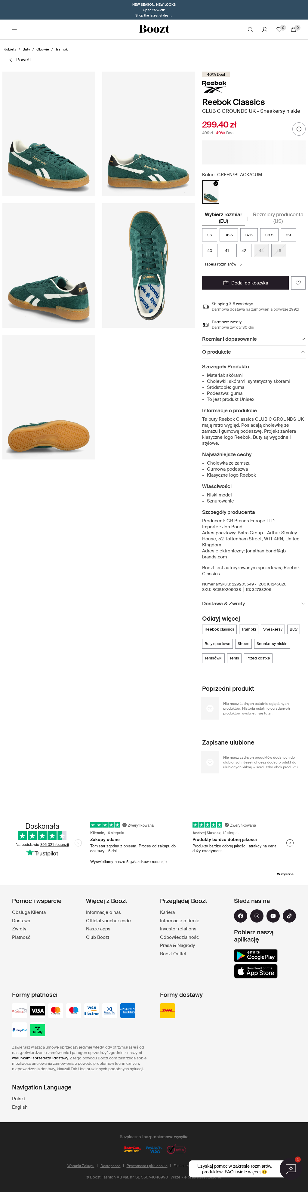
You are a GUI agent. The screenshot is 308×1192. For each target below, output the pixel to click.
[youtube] (273, 916)
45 (278, 250)
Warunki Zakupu (80, 1165)
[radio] (210, 192)
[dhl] (167, 1011)
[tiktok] (289, 916)
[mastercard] (55, 1011)
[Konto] (264, 29)
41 (227, 250)
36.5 (229, 235)
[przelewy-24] (19, 1011)
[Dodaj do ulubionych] (298, 283)
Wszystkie (285, 874)
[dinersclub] (109, 1011)
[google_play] (256, 955)
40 (209, 250)
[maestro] (73, 1011)
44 (261, 250)
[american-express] (127, 1011)
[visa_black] (37, 1011)
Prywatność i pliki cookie (147, 1165)
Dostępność (110, 1165)
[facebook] (240, 916)
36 (209, 235)
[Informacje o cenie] (299, 129)
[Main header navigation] (14, 29)
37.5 (249, 235)
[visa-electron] (91, 1011)
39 (288, 235)
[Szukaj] (250, 29)
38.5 (269, 235)
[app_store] (256, 971)
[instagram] (256, 916)
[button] (48, 134)
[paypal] (19, 1030)
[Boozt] (154, 29)
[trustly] (37, 1030)
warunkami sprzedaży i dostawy (40, 1058)
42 (244, 250)
